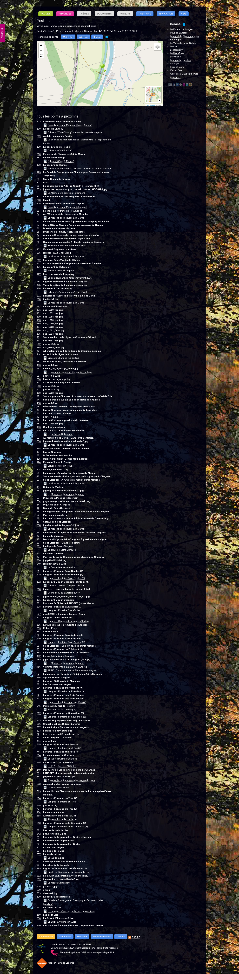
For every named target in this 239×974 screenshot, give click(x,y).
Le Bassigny (176, 49)
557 (39, 727)
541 (39, 596)
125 (39, 458)
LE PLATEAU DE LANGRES (62, 766)
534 (39, 755)
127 (39, 274)
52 (38, 420)
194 (39, 327)
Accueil (46, 13)
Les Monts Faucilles (180, 60)
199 (39, 868)
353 (39, 628)
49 (38, 518)
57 (38, 498)
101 (39, 847)
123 (39, 172)
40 (38, 536)
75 (38, 649)
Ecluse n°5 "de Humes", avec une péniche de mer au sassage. (80, 168)
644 (39, 631)
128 (39, 165)
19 (38, 452)
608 (39, 606)
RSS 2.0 (135, 937)
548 (39, 762)
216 (39, 724)
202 (39, 260)
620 (39, 890)
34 (38, 907)
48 (38, 406)
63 (38, 263)
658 (39, 815)
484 (39, 281)
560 (39, 379)
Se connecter (46, 936)
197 (39, 340)
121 (39, 600)
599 (39, 659)
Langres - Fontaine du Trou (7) (64, 801)
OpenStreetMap (151, 105)
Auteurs (125, 13)
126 (39, 288)
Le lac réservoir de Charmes (62, 758)
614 (39, 798)
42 (38, 410)
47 (38, 396)
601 (39, 546)
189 (39, 323)
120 (39, 896)
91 (38, 861)
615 (39, 744)
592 (39, 879)
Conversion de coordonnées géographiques (73, 26)
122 (39, 581)
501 (39, 389)
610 (39, 638)
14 (38, 504)
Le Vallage (175, 56)
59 (38, 542)
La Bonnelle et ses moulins (61, 567)
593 (39, 784)
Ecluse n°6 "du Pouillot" (60, 150)
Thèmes (84, 13)
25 (38, 238)
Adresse (83, 37)
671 (39, 684)
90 (38, 851)
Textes (97, 37)
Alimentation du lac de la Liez (63, 819)
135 (39, 203)
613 (39, 823)
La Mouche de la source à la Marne (66, 217)
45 (38, 351)
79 (38, 179)
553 (39, 189)
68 (38, 840)
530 (39, 918)
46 (38, 337)
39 (38, 603)
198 (39, 347)
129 (39, 146)
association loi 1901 (81, 944)
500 (39, 386)
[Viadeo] (190, 84)
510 (39, 925)
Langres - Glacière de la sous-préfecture (68, 621)
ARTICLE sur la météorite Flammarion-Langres (72, 670)
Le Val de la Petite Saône (183, 43)
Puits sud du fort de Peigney (62, 709)
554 (39, 375)
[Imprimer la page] (180, 84)
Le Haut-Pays (177, 53)
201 (39, 295)
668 (39, 589)
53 (38, 221)
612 (39, 713)
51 (38, 382)
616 (39, 687)
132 (39, 249)
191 (39, 310)
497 (39, 416)
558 (39, 652)
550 (39, 560)
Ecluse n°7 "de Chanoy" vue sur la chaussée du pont (75, 132)
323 (39, 730)
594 (39, 501)
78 (38, 157)
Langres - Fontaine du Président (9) (66, 691)
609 (39, 574)
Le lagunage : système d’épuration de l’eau (70, 372)
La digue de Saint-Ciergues (62, 549)
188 (39, 393)
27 (38, 225)
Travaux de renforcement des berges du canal (71, 780)
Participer (82, 936)
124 (39, 462)
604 (39, 469)
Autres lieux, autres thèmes (184, 73)
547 (39, 614)
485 (39, 285)
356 (39, 677)
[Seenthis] (184, 84)
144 (39, 354)
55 (38, 645)
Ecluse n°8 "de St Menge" (61, 161)
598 (39, 525)
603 (39, 893)
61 (38, 473)
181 (39, 361)
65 (38, 306)
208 (39, 200)
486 (39, 666)
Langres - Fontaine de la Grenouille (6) (68, 826)
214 (39, 210)
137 (39, 617)
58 (38, 511)
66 (38, 681)
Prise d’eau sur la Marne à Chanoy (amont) (70, 125)
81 (38, 186)
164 (39, 812)
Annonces (65, 13)
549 (39, 563)
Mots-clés (68, 37)
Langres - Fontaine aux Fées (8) (64, 748)
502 (39, 344)
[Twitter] (187, 84)
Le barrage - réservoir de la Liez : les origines (71, 911)
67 (38, 553)
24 (38, 235)
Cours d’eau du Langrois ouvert (64, 592)
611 (38, 698)
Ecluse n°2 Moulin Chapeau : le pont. (67, 585)
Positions (145, 13)
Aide (183, 13)
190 (39, 316)
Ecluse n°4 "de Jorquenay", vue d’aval (67, 292)
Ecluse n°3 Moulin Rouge (61, 465)
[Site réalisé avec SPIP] (54, 952)
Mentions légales (102, 936)
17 (38, 539)
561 (39, 368)
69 (38, 837)
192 (39, 313)
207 (39, 182)
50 (38, 515)
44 (38, 399)
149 (39, 769)
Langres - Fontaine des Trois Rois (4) (67, 702)
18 (38, 476)
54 (38, 674)
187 (39, 423)
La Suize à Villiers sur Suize (62, 921)
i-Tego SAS (108, 952)
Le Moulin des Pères (58, 787)
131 (39, 267)
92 (38, 734)
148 (39, 448)
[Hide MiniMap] (159, 100)
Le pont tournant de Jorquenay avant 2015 (70, 277)
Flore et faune (177, 67)
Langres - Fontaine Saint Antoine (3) (66, 642)
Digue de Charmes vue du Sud (63, 358)
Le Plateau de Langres (181, 29)
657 (39, 854)
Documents (104, 13)
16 (38, 521)
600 (39, 299)
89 (38, 830)
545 (39, 706)
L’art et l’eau (176, 70)
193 (39, 320)
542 (39, 833)
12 (38, 508)
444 (39, 741)
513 (39, 791)
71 (38, 571)
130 (39, 128)
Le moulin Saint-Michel (59, 882)
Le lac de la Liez (56, 858)
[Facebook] (174, 84)
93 (38, 865)
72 (38, 695)
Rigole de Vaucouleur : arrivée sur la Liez (69, 872)
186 (39, 427)
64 (38, 214)
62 (38, 437)
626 (39, 430)
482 (39, 656)
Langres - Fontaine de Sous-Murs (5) (67, 716)
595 (39, 252)
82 (38, 635)
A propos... (175, 77)
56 (38, 532)
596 (39, 441)
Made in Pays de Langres (60, 962)
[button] (100, 68)
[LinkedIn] (177, 84)
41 (38, 413)
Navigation (166, 13)
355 (39, 624)
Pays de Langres (178, 32)
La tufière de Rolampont (60, 434)
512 (39, 875)
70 (38, 844)
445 (39, 805)
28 (38, 231)
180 (39, 914)
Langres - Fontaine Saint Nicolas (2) (66, 578)
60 (38, 479)
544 (39, 776)
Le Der (173, 46)
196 (39, 330)
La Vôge (174, 63)
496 (39, 365)
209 (39, 136)
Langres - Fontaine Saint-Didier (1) (66, 610)
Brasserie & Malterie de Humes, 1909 (67, 245)
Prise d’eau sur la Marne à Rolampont (67, 207)
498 (39, 403)
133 (39, 121)
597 (39, 490)
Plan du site (65, 936)
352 (39, 455)
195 (39, 333)
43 (38, 557)
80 (38, 196)
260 (39, 154)
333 (39, 720)
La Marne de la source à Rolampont (66, 193)
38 (38, 773)
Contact (121, 936)
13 (38, 737)
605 (39, 886)
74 (38, 751)
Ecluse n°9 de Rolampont (61, 270)
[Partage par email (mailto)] (170, 84)
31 (38, 228)
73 (38, 809)
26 (38, 242)
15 (38, 487)
